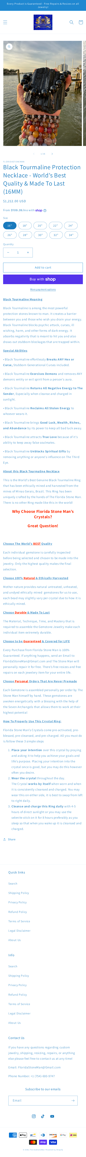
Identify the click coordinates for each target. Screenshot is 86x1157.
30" (40, 235)
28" (25, 235)
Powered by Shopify (54, 1149)
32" (56, 235)
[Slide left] (33, 153)
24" (70, 225)
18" (25, 225)
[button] (5, 22)
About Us (14, 940)
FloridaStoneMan (37, 1149)
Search (13, 883)
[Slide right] (52, 153)
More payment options (43, 289)
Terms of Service (19, 921)
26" (10, 235)
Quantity (8, 244)
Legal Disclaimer (19, 930)
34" (71, 235)
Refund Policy (17, 912)
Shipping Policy (18, 893)
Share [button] (12, 839)
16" (10, 225)
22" (55, 225)
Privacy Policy (17, 902)
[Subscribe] (72, 1101)
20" (40, 225)
